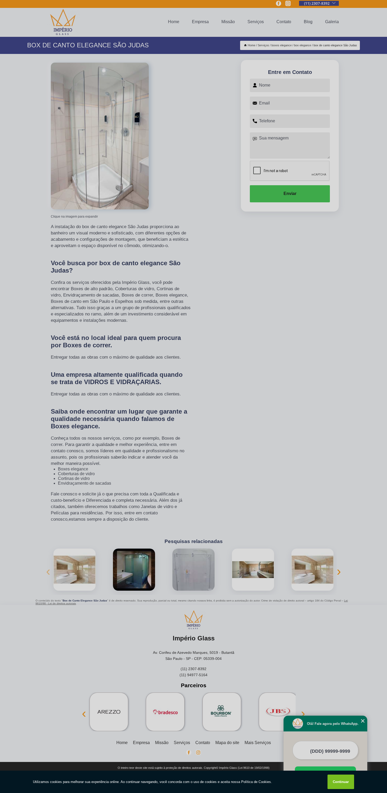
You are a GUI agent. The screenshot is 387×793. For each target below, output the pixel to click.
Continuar (341, 782)
